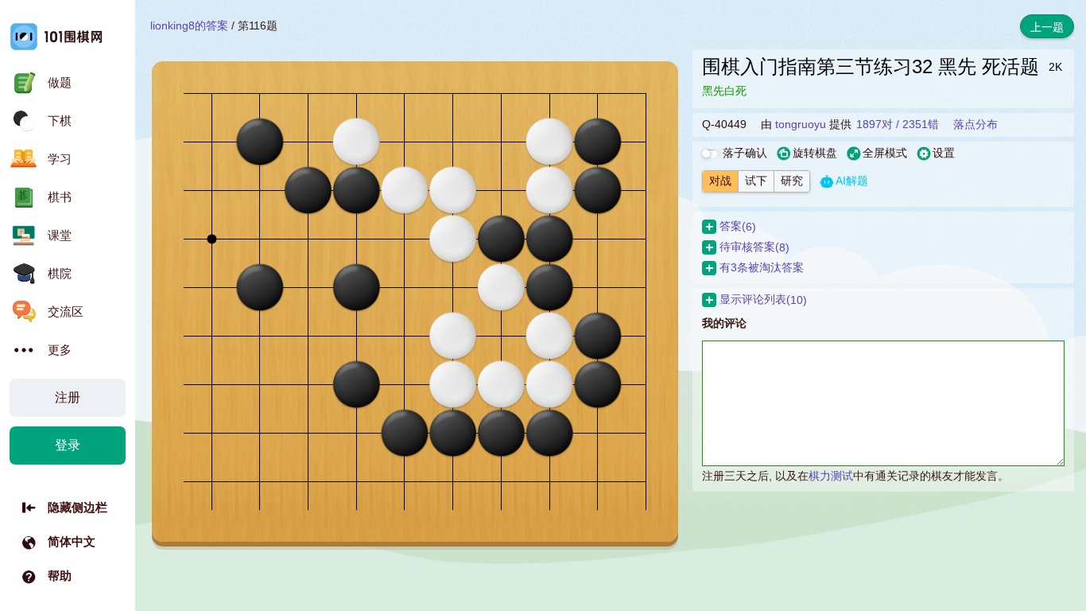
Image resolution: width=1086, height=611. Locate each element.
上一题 (1047, 27)
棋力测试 (831, 475)
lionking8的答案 (189, 25)
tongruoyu (800, 124)
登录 (67, 445)
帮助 (60, 575)
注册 (67, 397)
